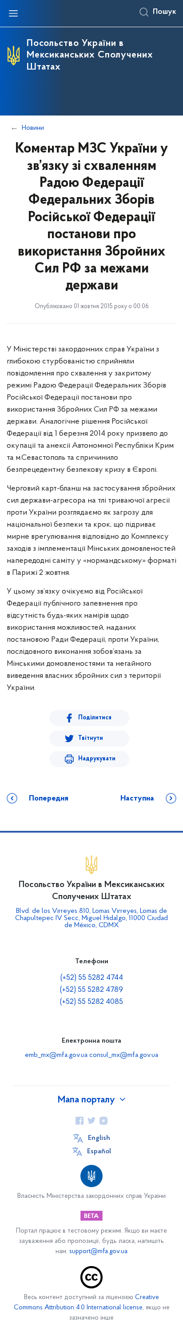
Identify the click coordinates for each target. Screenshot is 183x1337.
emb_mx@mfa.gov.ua (56, 1055)
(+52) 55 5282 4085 (91, 1002)
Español (99, 1151)
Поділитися (94, 717)
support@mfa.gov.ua (98, 1251)
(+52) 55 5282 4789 (91, 990)
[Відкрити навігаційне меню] (13, 13)
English (99, 1138)
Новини (33, 128)
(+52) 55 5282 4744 (91, 978)
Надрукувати (96, 758)
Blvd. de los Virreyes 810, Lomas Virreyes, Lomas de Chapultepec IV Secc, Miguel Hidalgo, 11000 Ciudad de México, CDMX (91, 918)
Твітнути (90, 738)
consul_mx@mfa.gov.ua (123, 1055)
